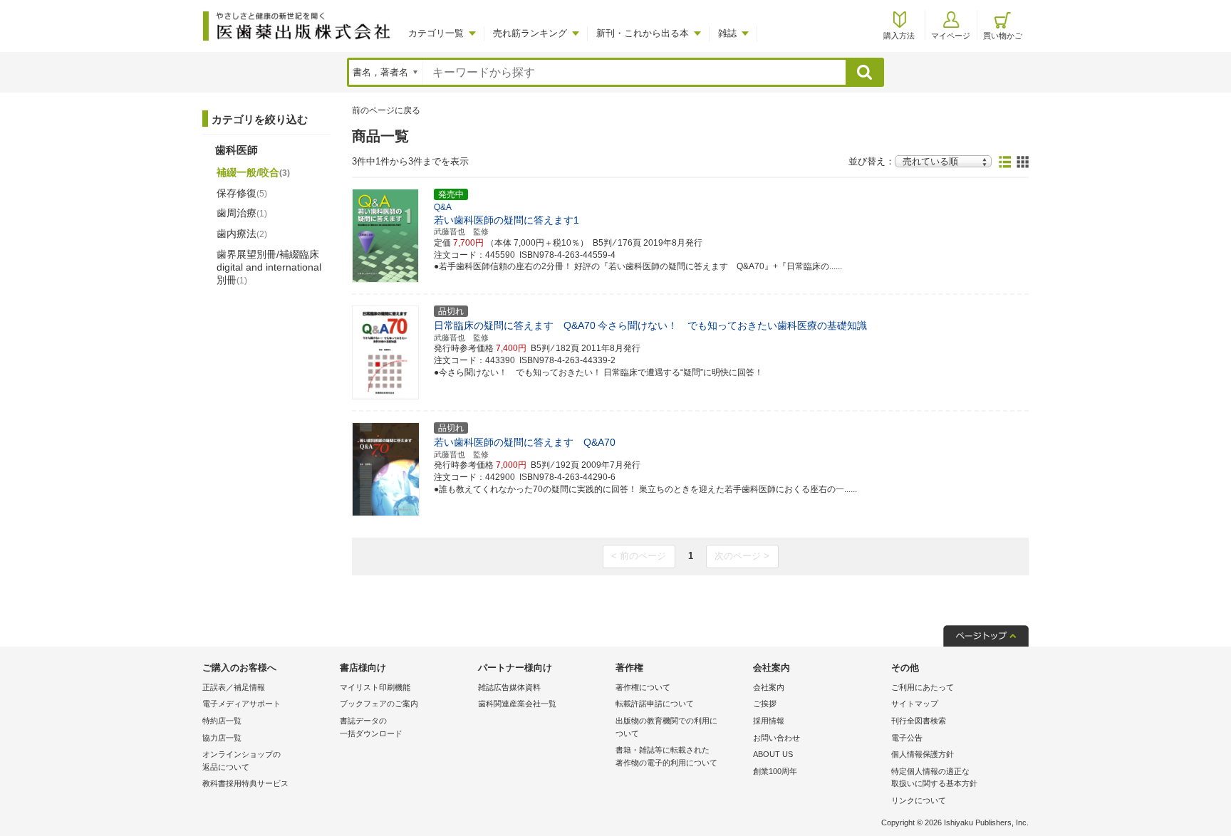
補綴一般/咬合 (253, 172)
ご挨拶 (764, 703)
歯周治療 (242, 213)
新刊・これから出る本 (642, 33)
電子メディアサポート (241, 703)
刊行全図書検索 (918, 720)
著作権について (643, 687)
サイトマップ (914, 703)
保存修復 (242, 193)
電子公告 (907, 737)
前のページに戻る (386, 110)
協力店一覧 (221, 737)
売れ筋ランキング (530, 33)
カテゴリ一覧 (436, 33)
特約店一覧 (221, 720)
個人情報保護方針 (922, 754)
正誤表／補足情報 (233, 687)
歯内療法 (242, 233)
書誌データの (371, 727)
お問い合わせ (776, 737)
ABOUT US (773, 754)
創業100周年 (775, 771)
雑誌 (727, 33)
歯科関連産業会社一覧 (517, 703)
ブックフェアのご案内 (379, 703)
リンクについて (918, 800)
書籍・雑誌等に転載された (666, 756)
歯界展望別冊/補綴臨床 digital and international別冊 (269, 267)
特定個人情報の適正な (934, 777)
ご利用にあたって (922, 687)
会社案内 (768, 687)
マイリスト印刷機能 (375, 687)
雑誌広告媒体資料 (509, 687)
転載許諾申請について (655, 703)
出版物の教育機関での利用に (666, 727)
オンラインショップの (241, 760)
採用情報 (768, 720)
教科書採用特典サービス (245, 783)
